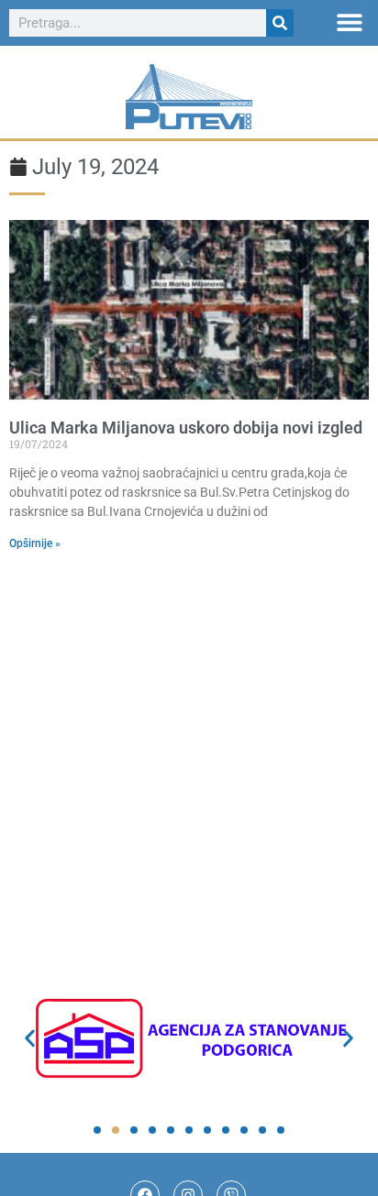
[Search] (280, 23)
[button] (349, 21)
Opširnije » (35, 543)
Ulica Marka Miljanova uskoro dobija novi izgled (185, 427)
